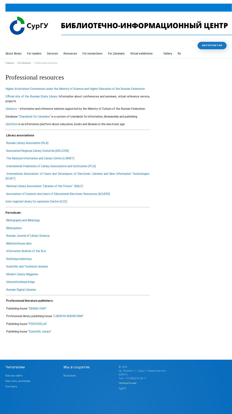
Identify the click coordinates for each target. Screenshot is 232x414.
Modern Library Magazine (22, 274)
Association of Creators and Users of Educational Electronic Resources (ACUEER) (58, 194)
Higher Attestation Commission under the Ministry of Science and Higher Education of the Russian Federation (75, 89)
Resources (70, 53)
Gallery (167, 53)
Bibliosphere (14, 228)
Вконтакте (69, 375)
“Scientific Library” (39, 331)
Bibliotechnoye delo (19, 243)
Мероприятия (212, 45)
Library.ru (11, 108)
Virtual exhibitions (141, 53)
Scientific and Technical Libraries (27, 266)
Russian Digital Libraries (21, 289)
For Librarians (116, 53)
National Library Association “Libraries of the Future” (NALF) (44, 186)
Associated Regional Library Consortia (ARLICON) (37, 150)
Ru (179, 53)
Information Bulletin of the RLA (26, 251)
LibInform (11, 124)
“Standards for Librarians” (34, 116)
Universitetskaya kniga (20, 282)
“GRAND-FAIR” (37, 308)
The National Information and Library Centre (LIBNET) (40, 158)
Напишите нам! (127, 383)
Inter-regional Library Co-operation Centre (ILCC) (36, 201)
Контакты (11, 386)
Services (52, 53)
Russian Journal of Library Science (28, 235)
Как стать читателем (17, 381)
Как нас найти (13, 375)
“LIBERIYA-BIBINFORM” (68, 316)
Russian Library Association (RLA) (27, 143)
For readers (34, 53)
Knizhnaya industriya (19, 259)
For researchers (92, 53)
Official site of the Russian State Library (31, 96)
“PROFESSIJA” (37, 324)
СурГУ (122, 388)
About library (13, 53)
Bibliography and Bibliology (23, 220)
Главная (9, 63)
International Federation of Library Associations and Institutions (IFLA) (51, 166)
